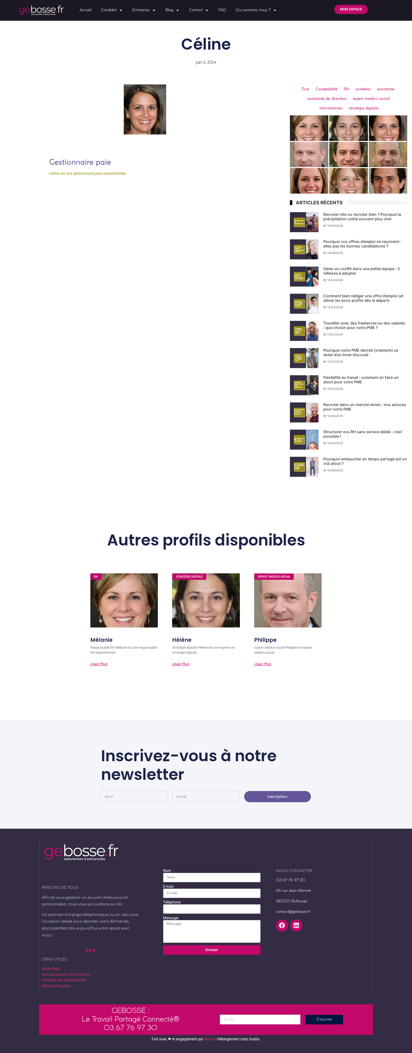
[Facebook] (282, 925)
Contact (196, 10)
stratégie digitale (364, 108)
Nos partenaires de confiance (66, 974)
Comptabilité (326, 89)
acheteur (363, 89)
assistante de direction (327, 98)
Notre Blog (50, 968)
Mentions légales (56, 986)
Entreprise (141, 10)
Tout (305, 89)
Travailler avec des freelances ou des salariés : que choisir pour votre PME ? (364, 325)
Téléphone (172, 902)
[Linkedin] (296, 925)
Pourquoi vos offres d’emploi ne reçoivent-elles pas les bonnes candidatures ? (362, 243)
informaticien (331, 108)
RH (346, 89)
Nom (167, 871)
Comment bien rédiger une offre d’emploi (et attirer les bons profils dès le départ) (363, 298)
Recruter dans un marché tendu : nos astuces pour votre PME (364, 406)
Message (170, 918)
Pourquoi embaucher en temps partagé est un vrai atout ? (365, 461)
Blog (169, 10)
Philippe (265, 640)
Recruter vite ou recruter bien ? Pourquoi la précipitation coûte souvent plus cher (362, 216)
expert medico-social (371, 98)
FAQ (222, 10)
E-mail (169, 887)
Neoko (209, 1039)
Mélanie (101, 640)
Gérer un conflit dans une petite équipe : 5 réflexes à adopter (361, 271)
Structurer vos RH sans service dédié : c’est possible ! (362, 434)
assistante (385, 89)
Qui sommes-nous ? (253, 10)
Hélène (181, 640)
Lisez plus (99, 664)
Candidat (109, 10)
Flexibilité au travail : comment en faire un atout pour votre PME (361, 379)
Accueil (85, 10)
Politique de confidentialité (64, 980)
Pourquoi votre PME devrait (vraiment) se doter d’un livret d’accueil (360, 352)
